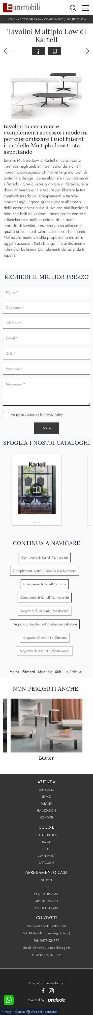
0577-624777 (49, 940)
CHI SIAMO (46, 790)
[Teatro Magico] (84, 51)
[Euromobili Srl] (21, 8)
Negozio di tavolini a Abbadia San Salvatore (44, 624)
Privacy (7, 1011)
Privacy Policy (53, 414)
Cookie (20, 1011)
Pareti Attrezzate (46, 894)
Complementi (53, 19)
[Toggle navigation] (85, 7)
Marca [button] (14, 671)
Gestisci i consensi (44, 1011)
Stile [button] (58, 671)
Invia (46, 428)
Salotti (46, 880)
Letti (46, 887)
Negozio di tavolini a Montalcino (45, 610)
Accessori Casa (29, 19)
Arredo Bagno (46, 901)
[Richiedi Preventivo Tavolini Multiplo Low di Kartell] (38, 51)
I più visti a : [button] (73, 671)
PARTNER (46, 803)
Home (11, 19)
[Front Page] (8, 51)
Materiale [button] (45, 671)
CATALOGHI (46, 863)
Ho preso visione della (37, 414)
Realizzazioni (46, 810)
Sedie (46, 849)
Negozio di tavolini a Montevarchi (44, 650)
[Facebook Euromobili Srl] (43, 990)
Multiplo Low (76, 19)
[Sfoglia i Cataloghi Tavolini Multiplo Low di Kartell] (54, 51)
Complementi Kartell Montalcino (44, 557)
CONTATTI (46, 817)
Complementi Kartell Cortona (44, 584)
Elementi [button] (28, 671)
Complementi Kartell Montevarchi (44, 597)
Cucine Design (46, 835)
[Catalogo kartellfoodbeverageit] (37, 490)
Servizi (47, 796)
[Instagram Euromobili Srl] (51, 990)
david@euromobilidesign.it (51, 947)
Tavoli (46, 842)
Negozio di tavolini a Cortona (44, 637)
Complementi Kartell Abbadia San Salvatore (44, 570)
